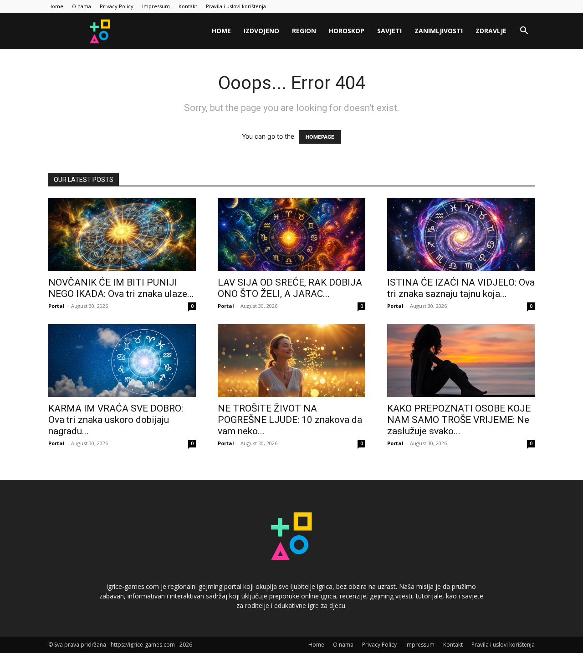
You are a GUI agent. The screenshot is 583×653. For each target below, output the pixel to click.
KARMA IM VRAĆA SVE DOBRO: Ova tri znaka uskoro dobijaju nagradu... (115, 420)
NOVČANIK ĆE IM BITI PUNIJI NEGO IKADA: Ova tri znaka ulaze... (121, 288)
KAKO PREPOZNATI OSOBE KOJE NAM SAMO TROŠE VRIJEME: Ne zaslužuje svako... (459, 420)
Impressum (156, 6)
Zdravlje (491, 30)
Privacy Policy (116, 6)
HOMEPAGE (320, 137)
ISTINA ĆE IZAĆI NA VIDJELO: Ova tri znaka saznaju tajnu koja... (461, 288)
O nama (81, 6)
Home (55, 6)
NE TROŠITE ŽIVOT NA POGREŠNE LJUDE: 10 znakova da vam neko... (290, 420)
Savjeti (389, 30)
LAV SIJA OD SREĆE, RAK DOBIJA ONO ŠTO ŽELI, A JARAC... (290, 288)
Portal (56, 305)
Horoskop (346, 30)
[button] (524, 31)
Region (304, 30)
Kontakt (188, 6)
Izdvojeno (261, 30)
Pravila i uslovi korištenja (236, 6)
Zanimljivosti (438, 30)
